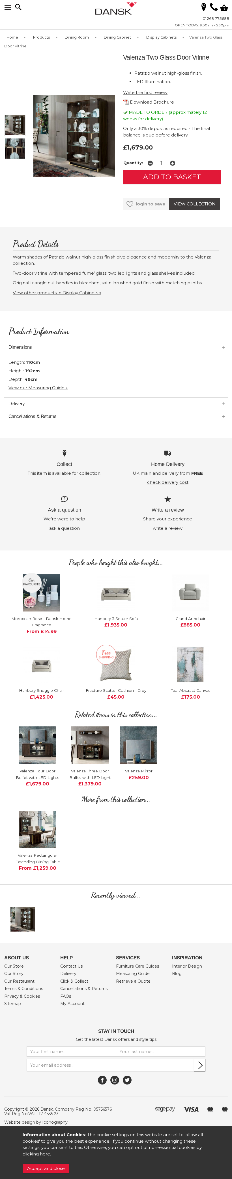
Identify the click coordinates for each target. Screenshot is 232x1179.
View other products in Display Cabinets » (57, 292)
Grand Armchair (190, 618)
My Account (72, 1003)
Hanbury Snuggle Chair (41, 690)
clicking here (36, 1154)
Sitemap (12, 1003)
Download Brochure (152, 102)
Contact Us (71, 966)
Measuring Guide (133, 973)
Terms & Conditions (23, 988)
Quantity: (133, 163)
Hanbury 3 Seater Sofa (116, 618)
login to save (150, 204)
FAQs (65, 996)
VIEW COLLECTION (195, 204)
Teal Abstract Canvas (190, 690)
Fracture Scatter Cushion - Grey (116, 690)
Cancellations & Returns (84, 988)
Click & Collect (74, 981)
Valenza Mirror (138, 771)
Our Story (13, 973)
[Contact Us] (214, 9)
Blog (177, 973)
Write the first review (145, 92)
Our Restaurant (19, 981)
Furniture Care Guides (137, 966)
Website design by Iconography (36, 1122)
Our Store (14, 966)
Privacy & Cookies (22, 996)
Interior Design (187, 966)
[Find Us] (203, 6)
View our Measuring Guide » (38, 387)
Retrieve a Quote (133, 981)
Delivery (68, 973)
